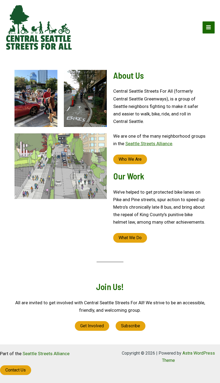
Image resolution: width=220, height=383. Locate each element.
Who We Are (130, 159)
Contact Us (15, 370)
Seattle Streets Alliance (148, 143)
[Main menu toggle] (209, 27)
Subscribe (130, 325)
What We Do (130, 237)
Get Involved (92, 325)
